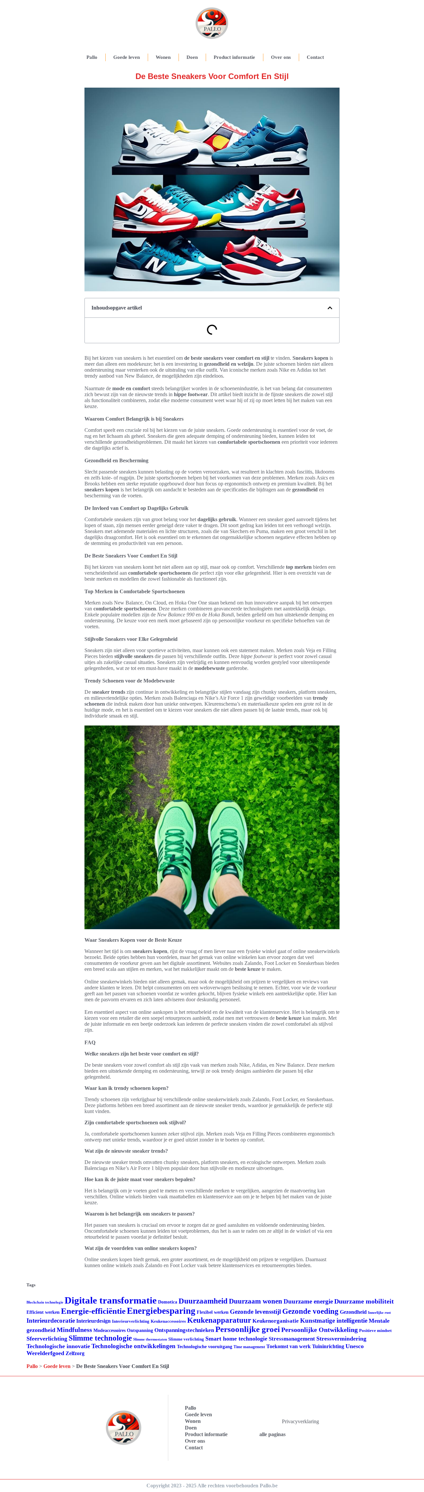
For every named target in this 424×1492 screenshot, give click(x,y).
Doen (192, 57)
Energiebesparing (161, 1311)
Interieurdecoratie (50, 1320)
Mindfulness (74, 1329)
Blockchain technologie (44, 1302)
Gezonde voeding (310, 1311)
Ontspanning (140, 1330)
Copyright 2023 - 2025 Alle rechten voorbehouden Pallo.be (212, 1485)
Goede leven (126, 57)
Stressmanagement (292, 1339)
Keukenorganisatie (275, 1321)
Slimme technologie (100, 1338)
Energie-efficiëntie (93, 1310)
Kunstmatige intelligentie (333, 1320)
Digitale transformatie (111, 1300)
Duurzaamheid (203, 1301)
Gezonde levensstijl (255, 1311)
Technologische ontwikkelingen (133, 1346)
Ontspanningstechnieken (184, 1330)
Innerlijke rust (379, 1312)
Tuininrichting (328, 1346)
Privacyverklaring (300, 1421)
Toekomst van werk (288, 1346)
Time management (249, 1347)
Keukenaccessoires (168, 1321)
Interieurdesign (93, 1321)
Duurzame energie (308, 1301)
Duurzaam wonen (255, 1301)
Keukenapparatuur (219, 1320)
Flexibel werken (213, 1312)
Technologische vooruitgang (204, 1346)
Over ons (281, 57)
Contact (315, 57)
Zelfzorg (75, 1353)
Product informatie (234, 57)
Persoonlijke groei (247, 1329)
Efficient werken (43, 1312)
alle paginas (272, 1434)
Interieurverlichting (130, 1321)
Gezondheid (353, 1312)
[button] (330, 308)
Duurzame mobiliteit (364, 1301)
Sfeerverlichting (46, 1338)
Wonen (163, 57)
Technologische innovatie (58, 1346)
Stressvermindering (341, 1338)
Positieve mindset (375, 1330)
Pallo (91, 57)
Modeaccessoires (109, 1330)
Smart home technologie (236, 1338)
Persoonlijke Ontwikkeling (319, 1329)
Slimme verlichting (186, 1339)
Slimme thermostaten (150, 1339)
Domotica (167, 1302)
